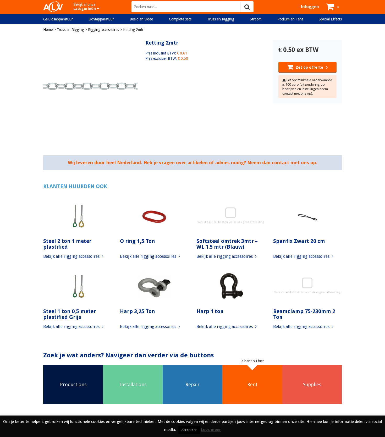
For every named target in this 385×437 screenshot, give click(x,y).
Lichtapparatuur (101, 19)
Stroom (256, 19)
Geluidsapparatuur (58, 19)
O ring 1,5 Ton (137, 241)
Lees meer (211, 429)
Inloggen (309, 6)
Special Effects (330, 19)
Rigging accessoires (103, 30)
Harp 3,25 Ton (137, 311)
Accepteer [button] (189, 430)
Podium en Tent (290, 19)
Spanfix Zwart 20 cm (299, 241)
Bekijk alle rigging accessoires (72, 256)
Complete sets (180, 19)
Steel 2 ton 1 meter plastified (67, 244)
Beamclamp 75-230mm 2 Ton (304, 314)
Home (48, 30)
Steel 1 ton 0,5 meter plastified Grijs (69, 314)
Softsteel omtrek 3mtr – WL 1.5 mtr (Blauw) (227, 244)
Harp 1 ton (210, 311)
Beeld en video (141, 19)
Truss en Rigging (220, 19)
